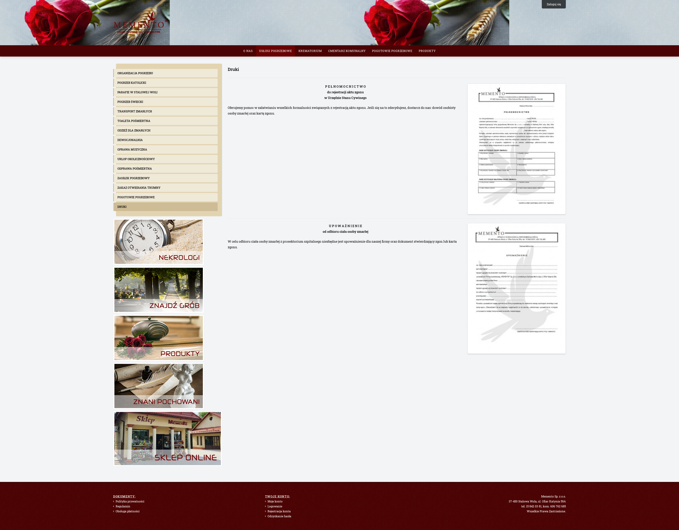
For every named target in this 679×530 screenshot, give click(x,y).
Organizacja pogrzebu (135, 73)
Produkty (427, 51)
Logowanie (275, 506)
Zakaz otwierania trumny (139, 187)
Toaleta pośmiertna (133, 121)
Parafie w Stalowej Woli (137, 92)
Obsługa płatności (128, 511)
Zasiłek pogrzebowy (133, 178)
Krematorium (310, 51)
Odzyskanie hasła (279, 516)
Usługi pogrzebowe (275, 51)
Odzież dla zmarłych (133, 130)
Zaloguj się (554, 4)
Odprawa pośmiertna (134, 168)
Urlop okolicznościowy (136, 159)
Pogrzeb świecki (130, 102)
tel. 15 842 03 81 (531, 506)
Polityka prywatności (130, 501)
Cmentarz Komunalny (346, 51)
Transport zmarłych (134, 111)
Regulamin (123, 506)
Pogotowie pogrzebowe (392, 51)
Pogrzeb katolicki (131, 82)
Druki (121, 207)
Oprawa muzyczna (132, 149)
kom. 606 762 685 (554, 506)
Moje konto (275, 501)
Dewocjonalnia (130, 140)
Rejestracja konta (279, 511)
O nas (248, 51)
